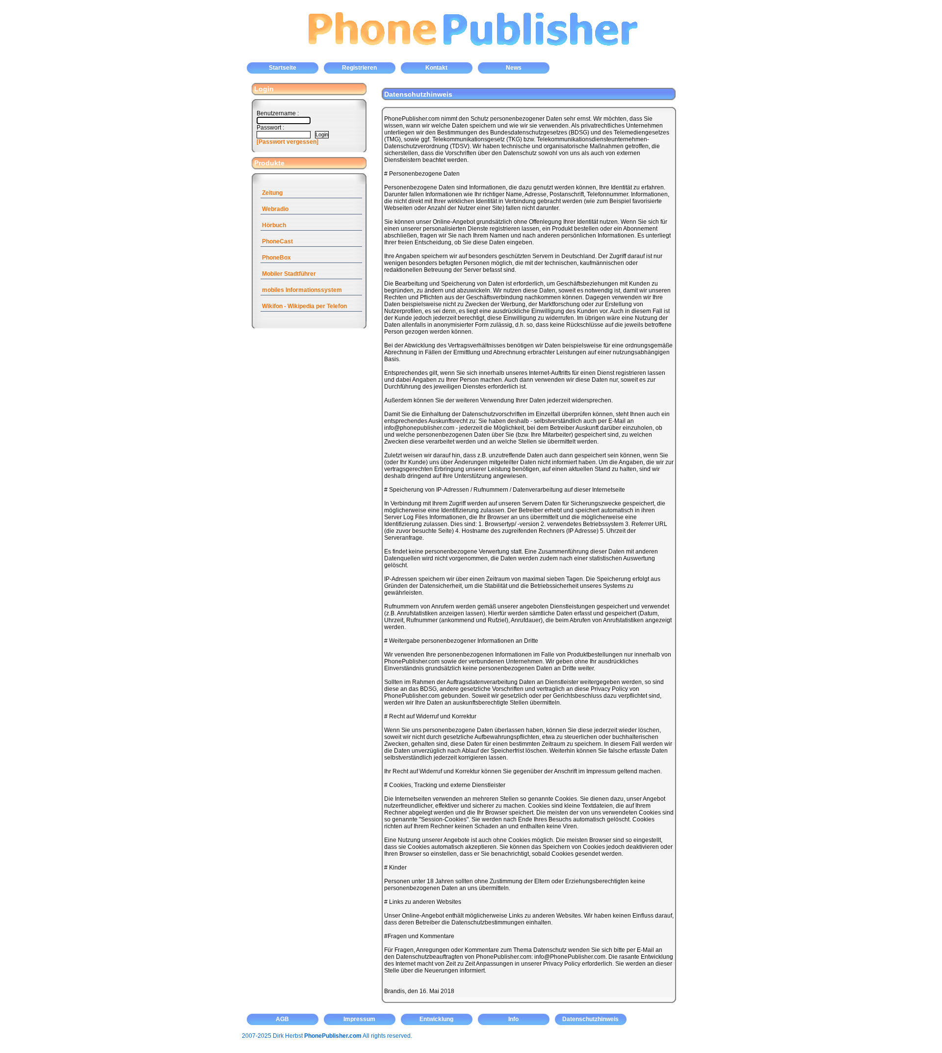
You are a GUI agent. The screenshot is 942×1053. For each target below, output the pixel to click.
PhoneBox (276, 257)
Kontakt (436, 67)
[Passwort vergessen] (287, 141)
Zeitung (272, 192)
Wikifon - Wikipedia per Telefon (304, 306)
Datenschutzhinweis (590, 1019)
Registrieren (359, 67)
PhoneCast (277, 241)
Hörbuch (274, 225)
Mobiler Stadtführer (289, 273)
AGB (282, 1019)
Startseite (282, 67)
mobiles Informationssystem (302, 290)
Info (513, 1019)
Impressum (359, 1019)
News (514, 67)
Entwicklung (436, 1019)
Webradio (275, 209)
